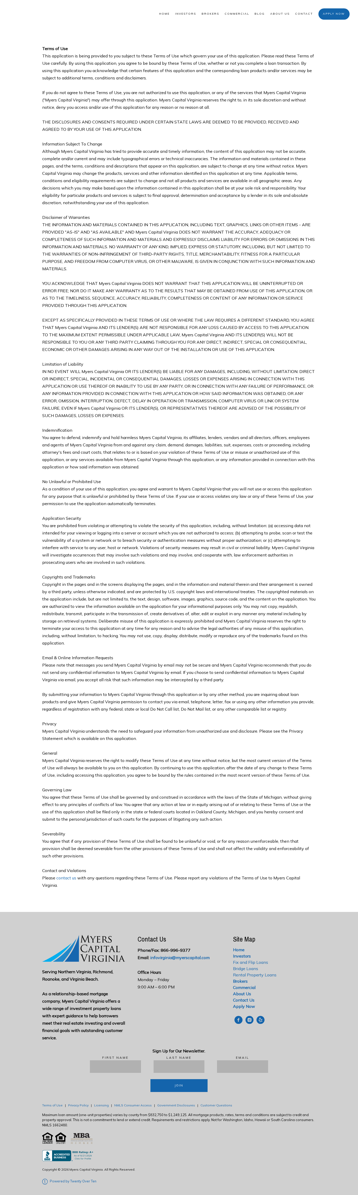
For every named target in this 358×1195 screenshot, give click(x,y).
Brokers (210, 13)
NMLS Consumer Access (133, 1105)
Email (242, 1057)
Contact (304, 13)
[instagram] (249, 1020)
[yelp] (260, 1020)
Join (179, 1085)
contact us (66, 877)
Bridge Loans (245, 968)
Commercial (237, 13)
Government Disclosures (176, 1105)
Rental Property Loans (254, 974)
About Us (280, 13)
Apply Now (334, 13)
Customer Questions (216, 1105)
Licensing (101, 1105)
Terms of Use (52, 1105)
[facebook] (238, 1020)
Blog (259, 13)
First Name (115, 1057)
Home (164, 13)
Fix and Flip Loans (250, 962)
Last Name (179, 1057)
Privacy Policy (78, 1105)
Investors (185, 13)
